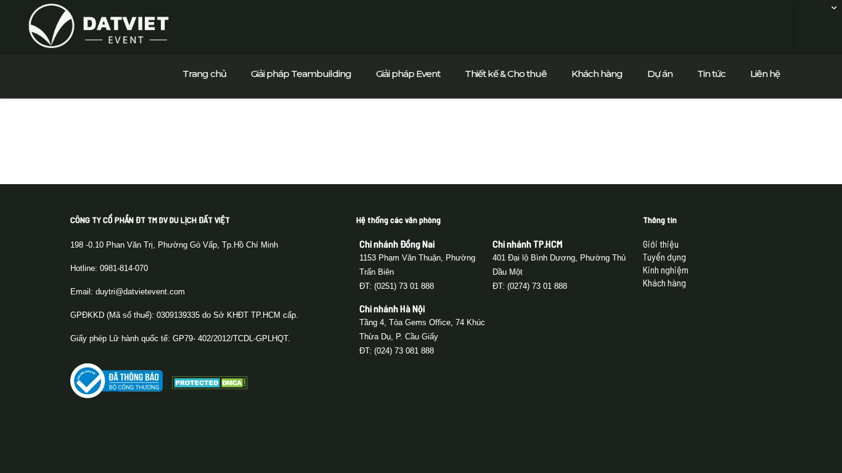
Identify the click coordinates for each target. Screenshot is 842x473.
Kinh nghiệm (666, 269)
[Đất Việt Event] (98, 24)
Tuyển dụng (664, 256)
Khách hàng (664, 282)
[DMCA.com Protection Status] (210, 385)
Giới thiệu (661, 243)
